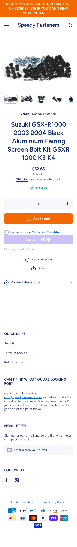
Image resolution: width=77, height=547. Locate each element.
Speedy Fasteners (31, 502)
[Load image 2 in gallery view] (26, 98)
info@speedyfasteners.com (23, 397)
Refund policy (13, 362)
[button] (38, 268)
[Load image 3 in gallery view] (41, 99)
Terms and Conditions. (47, 232)
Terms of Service (15, 353)
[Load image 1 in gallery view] (11, 99)
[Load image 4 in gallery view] (57, 99)
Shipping (22, 179)
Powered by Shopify (54, 502)
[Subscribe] (67, 450)
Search (9, 343)
